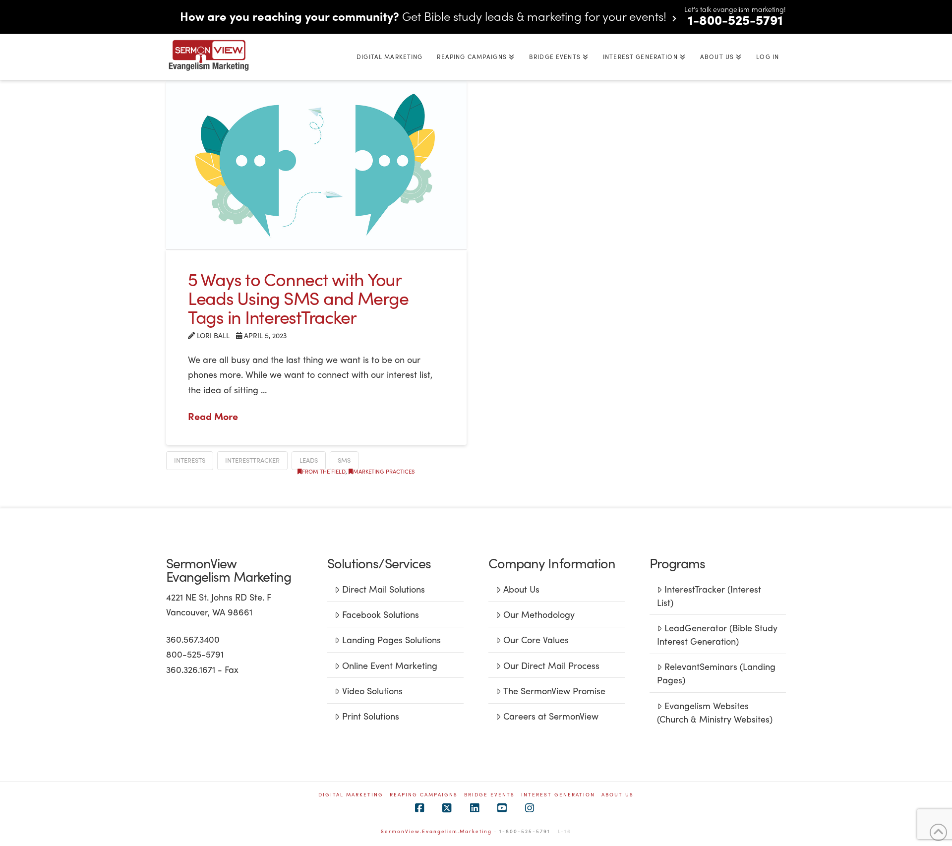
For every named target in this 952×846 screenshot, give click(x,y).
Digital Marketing (350, 794)
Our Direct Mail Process (551, 665)
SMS (344, 460)
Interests (189, 460)
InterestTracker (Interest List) (709, 595)
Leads (308, 460)
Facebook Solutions (380, 614)
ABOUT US (617, 794)
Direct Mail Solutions (383, 589)
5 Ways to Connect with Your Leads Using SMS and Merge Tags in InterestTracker (298, 297)
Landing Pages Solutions (391, 639)
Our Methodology (539, 614)
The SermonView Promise (554, 690)
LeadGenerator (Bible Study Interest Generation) (717, 634)
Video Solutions (372, 690)
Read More (213, 416)
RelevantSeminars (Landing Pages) (716, 673)
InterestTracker (252, 460)
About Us (521, 589)
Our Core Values (536, 639)
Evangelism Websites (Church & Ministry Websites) (715, 712)
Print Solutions (370, 716)
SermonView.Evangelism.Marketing (436, 831)
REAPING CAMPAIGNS (424, 794)
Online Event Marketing (389, 665)
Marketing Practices (384, 471)
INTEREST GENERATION (558, 794)
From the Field (324, 471)
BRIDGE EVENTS (489, 794)
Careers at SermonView (550, 716)
